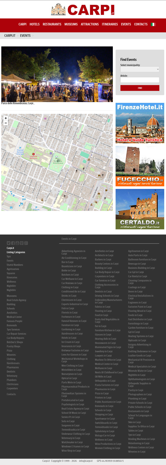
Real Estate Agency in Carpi (75, 408)
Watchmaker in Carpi (72, 442)
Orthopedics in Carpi (105, 380)
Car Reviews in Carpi (72, 283)
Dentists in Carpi (103, 291)
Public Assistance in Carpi (108, 401)
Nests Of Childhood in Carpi (109, 372)
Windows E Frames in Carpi (75, 446)
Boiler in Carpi (69, 270)
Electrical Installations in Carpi (140, 297)
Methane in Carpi (103, 368)
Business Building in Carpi (141, 267)
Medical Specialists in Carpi (142, 366)
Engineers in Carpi (137, 302)
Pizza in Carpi (102, 393)
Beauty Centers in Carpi (107, 263)
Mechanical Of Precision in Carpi (141, 361)
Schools (11, 308)
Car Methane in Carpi (72, 278)
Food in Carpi (101, 315)
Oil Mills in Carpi (103, 376)
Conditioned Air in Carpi (74, 291)
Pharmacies (13, 367)
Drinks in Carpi (69, 295)
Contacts (141, 24)
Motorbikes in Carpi (71, 369)
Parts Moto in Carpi (71, 382)
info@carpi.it (86, 460)
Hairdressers (13, 363)
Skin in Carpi (134, 422)
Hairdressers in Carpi (72, 333)
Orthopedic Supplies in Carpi (139, 385)
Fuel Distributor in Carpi (140, 319)
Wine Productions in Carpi (108, 443)
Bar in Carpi (67, 262)
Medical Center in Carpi (106, 364)
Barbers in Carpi (103, 259)
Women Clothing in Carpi (107, 448)
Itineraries (110, 24)
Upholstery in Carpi (104, 431)
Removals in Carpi (104, 406)
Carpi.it (9, 35)
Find (140, 88)
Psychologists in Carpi (73, 404)
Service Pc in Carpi (71, 417)
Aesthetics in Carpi (104, 251)
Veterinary (12, 375)
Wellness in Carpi (104, 439)
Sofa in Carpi (68, 421)
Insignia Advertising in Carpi (139, 346)
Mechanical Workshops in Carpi (75, 360)
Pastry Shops (13, 346)
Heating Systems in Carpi (141, 336)
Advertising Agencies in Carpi (73, 252)
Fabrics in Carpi (102, 306)
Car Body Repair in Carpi (107, 272)
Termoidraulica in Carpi (73, 429)
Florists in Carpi (69, 312)
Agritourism (13, 269)
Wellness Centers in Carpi (141, 447)
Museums (71, 24)
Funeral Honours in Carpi (74, 321)
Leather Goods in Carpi (139, 355)
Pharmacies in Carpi (105, 389)
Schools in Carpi (103, 410)
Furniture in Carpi (70, 325)
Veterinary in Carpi (71, 438)
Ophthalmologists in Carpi (141, 379)
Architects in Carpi (104, 255)
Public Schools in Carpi (139, 407)
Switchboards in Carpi (106, 422)
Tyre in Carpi (134, 434)
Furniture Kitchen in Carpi (107, 330)
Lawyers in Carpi (103, 355)
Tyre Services (13, 329)
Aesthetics (12, 312)
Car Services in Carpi (105, 280)
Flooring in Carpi (103, 310)
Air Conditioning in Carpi (74, 257)
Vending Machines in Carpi (141, 439)
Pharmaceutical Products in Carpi (75, 388)
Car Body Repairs (15, 337)
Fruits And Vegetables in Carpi (107, 320)
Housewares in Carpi (105, 343)
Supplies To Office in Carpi (141, 426)
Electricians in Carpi (72, 299)
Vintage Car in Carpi (105, 435)
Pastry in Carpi (135, 390)
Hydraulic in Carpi (137, 340)
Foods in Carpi (135, 315)
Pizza (9, 350)
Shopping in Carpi (104, 414)
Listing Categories (16, 252)
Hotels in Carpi (69, 337)
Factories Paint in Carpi (140, 306)
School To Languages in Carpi (140, 417)
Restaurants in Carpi (138, 411)
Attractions (90, 24)
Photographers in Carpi (140, 394)
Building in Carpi (103, 267)
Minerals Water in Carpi (140, 370)
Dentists (11, 371)
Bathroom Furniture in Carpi (142, 259)
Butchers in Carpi (70, 274)
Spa (9, 256)
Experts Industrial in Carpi (75, 304)
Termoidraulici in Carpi (106, 427)
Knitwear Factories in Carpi (75, 350)
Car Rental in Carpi (137, 276)
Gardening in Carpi (71, 329)
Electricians (12, 384)
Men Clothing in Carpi (72, 365)
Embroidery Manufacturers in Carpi (108, 301)
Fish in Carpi (68, 308)
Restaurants (52, 24)
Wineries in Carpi (136, 451)
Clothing (11, 359)
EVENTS (25, 35)
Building (11, 304)
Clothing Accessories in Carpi (106, 286)
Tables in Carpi (135, 430)
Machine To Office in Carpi (108, 359)
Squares (11, 273)
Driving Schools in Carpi (107, 295)
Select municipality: (130, 65)
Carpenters (12, 388)
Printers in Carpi (103, 397)
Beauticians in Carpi (72, 266)
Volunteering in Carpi (138, 443)
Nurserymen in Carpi (72, 374)
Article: (123, 76)
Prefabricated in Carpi (73, 400)
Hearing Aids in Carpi (105, 338)
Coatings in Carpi (137, 287)
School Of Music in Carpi (74, 412)
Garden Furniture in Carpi (140, 327)
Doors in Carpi (135, 291)
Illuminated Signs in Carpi (108, 347)
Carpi (22, 24)
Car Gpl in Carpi (136, 272)
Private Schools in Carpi (140, 402)
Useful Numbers (15, 264)
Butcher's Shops (15, 342)
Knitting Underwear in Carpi (142, 351)
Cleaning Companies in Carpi (139, 282)
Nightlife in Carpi (136, 375)
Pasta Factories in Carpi (107, 385)
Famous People (14, 321)
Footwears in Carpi (71, 316)
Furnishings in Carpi (138, 323)
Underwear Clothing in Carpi (76, 433)
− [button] (6, 123)
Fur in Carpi (100, 326)
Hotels (35, 24)
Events (126, 24)
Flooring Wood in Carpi (139, 310)
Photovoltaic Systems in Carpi (74, 395)
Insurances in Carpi (71, 346)
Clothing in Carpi (70, 287)
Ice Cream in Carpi (71, 342)
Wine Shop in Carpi (71, 450)
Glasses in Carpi (103, 334)
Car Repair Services (16, 333)
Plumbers (12, 380)
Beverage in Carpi (137, 263)
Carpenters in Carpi (104, 276)
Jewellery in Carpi (104, 351)
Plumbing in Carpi (137, 398)
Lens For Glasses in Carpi (74, 354)
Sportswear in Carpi (105, 418)
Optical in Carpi (69, 378)
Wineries (11, 354)
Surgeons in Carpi (70, 425)
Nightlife (11, 285)
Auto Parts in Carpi (137, 255)
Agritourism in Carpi (138, 251)
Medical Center (14, 316)
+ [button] (6, 118)
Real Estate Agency (16, 300)
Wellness (11, 281)
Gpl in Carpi (134, 332)
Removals (12, 325)
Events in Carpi (69, 238)
